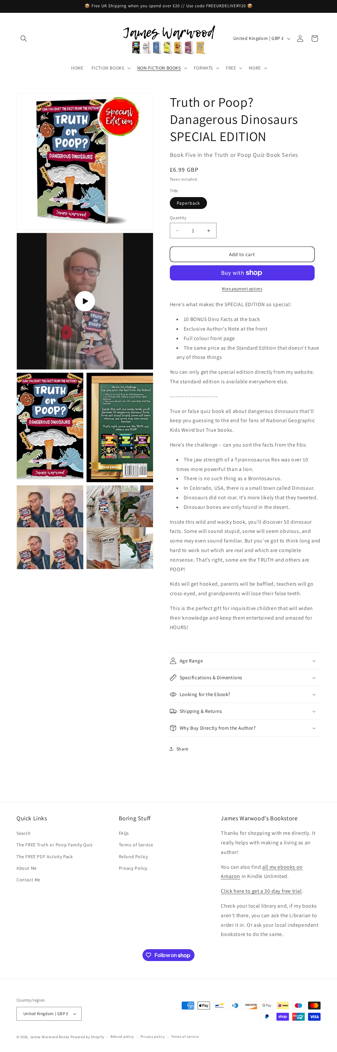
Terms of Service (136, 845)
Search (23, 833)
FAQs (124, 833)
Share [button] (182, 749)
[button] (23, 38)
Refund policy (122, 1036)
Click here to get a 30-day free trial (261, 891)
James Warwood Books (49, 1037)
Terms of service (185, 1036)
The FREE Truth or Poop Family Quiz (54, 845)
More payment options (242, 288)
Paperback (188, 203)
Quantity (178, 217)
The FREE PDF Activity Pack (44, 857)
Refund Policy (133, 857)
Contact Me (28, 880)
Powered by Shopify (87, 1037)
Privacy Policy (133, 868)
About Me (26, 868)
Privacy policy (153, 1036)
